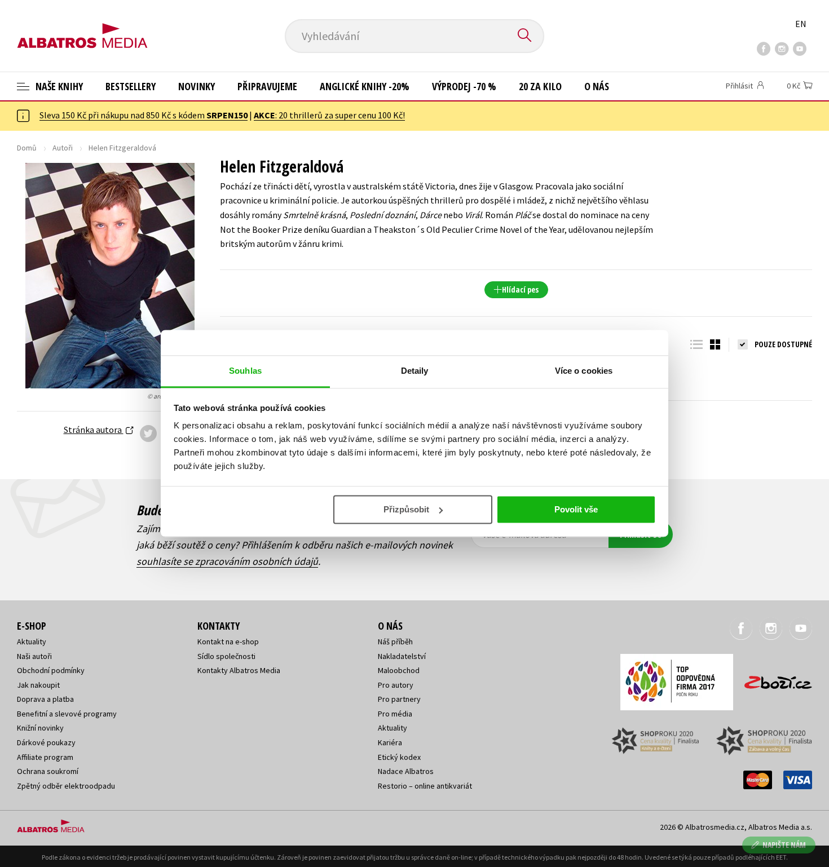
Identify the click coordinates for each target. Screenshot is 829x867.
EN (800, 23)
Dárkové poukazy (46, 742)
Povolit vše (576, 509)
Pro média (395, 714)
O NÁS (596, 86)
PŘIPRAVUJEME (267, 86)
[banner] (82, 26)
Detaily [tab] (415, 370)
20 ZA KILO (540, 86)
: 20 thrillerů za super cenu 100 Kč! (329, 115)
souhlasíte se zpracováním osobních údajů (227, 561)
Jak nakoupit (38, 685)
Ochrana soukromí (47, 771)
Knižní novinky (40, 728)
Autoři (62, 148)
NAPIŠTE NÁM (784, 844)
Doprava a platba (45, 699)
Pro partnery (399, 699)
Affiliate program (45, 757)
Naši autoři (34, 656)
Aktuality (31, 641)
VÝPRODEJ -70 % (464, 86)
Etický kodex (399, 757)
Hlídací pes (520, 289)
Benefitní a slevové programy (67, 714)
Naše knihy (58, 86)
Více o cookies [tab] (583, 370)
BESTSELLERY (130, 86)
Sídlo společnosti (226, 656)
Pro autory (395, 685)
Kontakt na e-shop (228, 641)
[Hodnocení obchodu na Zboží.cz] (772, 679)
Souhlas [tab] (245, 370)
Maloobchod (399, 670)
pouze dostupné (783, 344)
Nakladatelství (402, 656)
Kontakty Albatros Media (238, 670)
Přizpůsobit (406, 509)
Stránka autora (94, 429)
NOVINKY (196, 86)
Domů (27, 148)
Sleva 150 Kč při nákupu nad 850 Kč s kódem (143, 115)
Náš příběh (395, 641)
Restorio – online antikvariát (425, 786)
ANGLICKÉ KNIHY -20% (364, 86)
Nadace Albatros (406, 771)
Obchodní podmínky (51, 670)
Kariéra (390, 742)
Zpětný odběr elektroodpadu (66, 786)
